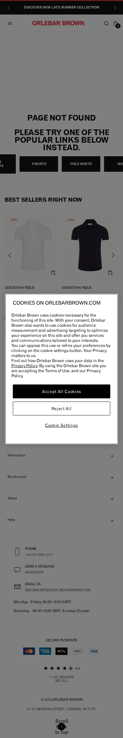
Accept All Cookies (61, 391)
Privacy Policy (24, 365)
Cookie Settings (61, 425)
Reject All (61, 408)
